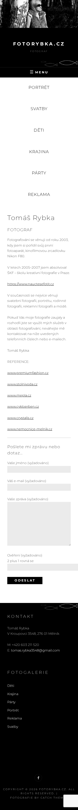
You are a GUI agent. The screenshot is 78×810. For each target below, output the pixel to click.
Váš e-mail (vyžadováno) (26, 481)
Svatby (39, 108)
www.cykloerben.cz (23, 407)
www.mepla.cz (19, 395)
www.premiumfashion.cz (27, 373)
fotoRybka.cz (39, 44)
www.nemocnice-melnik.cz (29, 429)
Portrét (39, 87)
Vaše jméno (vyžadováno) (28, 463)
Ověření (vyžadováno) (24, 558)
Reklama (39, 194)
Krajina (39, 151)
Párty (39, 172)
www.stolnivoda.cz (22, 384)
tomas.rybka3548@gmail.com (35, 650)
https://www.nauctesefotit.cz (30, 284)
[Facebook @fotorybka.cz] (38, 777)
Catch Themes (54, 797)
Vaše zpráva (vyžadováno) (27, 499)
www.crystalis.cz (20, 418)
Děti (39, 130)
